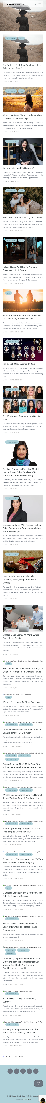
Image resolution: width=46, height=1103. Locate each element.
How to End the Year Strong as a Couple (22, 217)
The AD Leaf (27, 1099)
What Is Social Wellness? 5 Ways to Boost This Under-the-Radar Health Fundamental (20, 926)
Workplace (10, 954)
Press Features (12, 141)
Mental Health (23, 950)
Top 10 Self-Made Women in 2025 (19, 364)
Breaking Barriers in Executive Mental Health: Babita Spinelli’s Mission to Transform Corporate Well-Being (21, 472)
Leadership (10, 950)
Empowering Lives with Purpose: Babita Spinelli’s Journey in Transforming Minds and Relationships (22, 528)
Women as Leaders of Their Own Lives (21, 702)
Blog (18, 12)
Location (38, 1083)
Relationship (8, 12)
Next (21, 1057)
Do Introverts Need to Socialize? (18, 168)
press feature (11, 725)
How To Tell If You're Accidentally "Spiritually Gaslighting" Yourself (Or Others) (20, 579)
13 (16, 1057)
